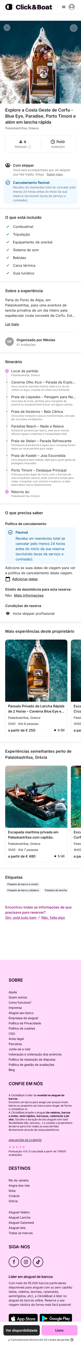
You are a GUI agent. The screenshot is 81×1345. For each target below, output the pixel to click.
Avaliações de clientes (25, 1140)
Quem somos (18, 997)
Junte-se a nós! (19, 1049)
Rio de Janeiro (19, 1180)
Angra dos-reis (19, 1185)
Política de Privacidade (25, 1023)
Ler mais (12, 324)
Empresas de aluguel (23, 1018)
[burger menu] (64, 7)
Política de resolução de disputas (32, 1059)
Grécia (13, 1201)
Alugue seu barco (21, 1013)
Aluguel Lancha (19, 1217)
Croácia (14, 1196)
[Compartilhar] (74, 28)
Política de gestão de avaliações (31, 1064)
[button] (40, 101)
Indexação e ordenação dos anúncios (35, 1054)
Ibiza (12, 1190)
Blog (12, 1070)
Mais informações (29, 595)
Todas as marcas (21, 1233)
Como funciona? (20, 1002)
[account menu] (72, 7)
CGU (12, 1033)
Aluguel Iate (17, 1228)
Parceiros (15, 1044)
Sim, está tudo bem (21, 917)
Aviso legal (16, 1039)
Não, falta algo (53, 917)
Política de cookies (22, 1028)
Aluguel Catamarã (21, 1222)
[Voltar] (6, 27)
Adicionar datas (25, 579)
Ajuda (13, 992)
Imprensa (15, 1007)
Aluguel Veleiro (19, 1212)
